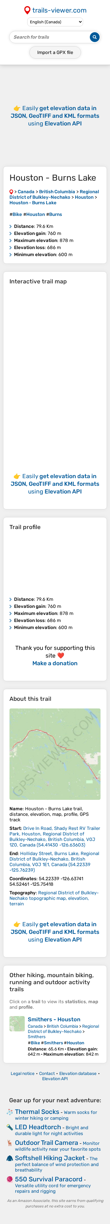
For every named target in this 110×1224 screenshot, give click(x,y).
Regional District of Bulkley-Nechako (63, 1029)
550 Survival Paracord (48, 1179)
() (54, 837)
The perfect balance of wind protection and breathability (57, 1164)
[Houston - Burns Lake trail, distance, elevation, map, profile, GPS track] (55, 754)
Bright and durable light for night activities (51, 1130)
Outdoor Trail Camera (46, 1142)
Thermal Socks (37, 1111)
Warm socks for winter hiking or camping (56, 1115)
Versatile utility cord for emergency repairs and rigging (53, 1188)
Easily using (55, 116)
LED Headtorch (38, 1127)
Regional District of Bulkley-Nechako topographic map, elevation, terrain (54, 898)
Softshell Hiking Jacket (50, 1158)
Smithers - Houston (54, 1019)
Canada (35, 1026)
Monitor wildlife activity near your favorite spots (58, 1146)
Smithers (37, 1036)
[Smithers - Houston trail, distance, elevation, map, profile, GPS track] (17, 1036)
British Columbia (62, 1026)
